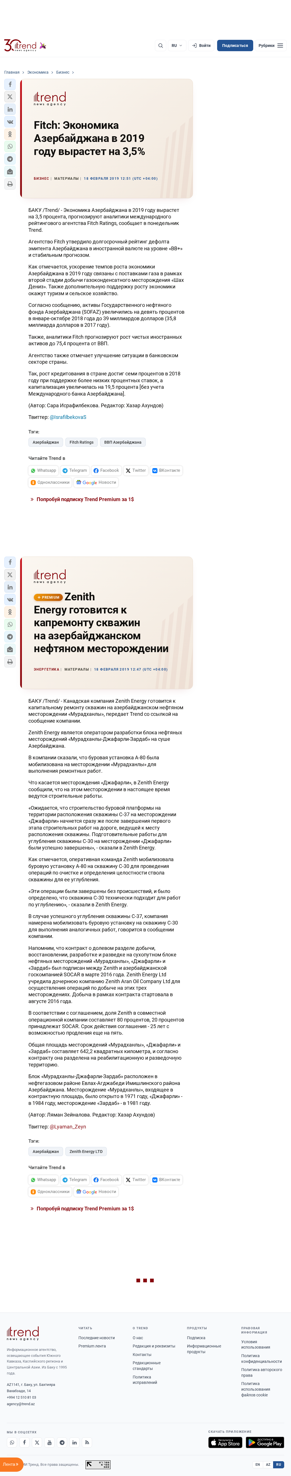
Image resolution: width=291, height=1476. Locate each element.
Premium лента (92, 1346)
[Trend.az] (25, 45)
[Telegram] (62, 1442)
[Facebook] (24, 1442)
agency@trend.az (21, 1404)
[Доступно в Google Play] (265, 1442)
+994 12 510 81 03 (21, 1397)
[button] (10, 84)
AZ (268, 1465)
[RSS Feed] (87, 1442)
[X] (37, 1442)
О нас (138, 1338)
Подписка (196, 1338)
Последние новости (96, 1338)
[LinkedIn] (74, 1442)
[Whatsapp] (12, 1442)
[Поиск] (160, 45)
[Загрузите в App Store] (225, 1442)
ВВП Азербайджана (123, 442)
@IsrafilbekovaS (68, 417)
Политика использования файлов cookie (255, 1389)
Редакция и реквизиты (154, 1346)
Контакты (142, 1354)
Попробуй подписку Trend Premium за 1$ (85, 499)
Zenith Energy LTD (86, 1151)
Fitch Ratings (81, 442)
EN (257, 1465)
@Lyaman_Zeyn (68, 1127)
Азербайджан (46, 442)
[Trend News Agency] (23, 1333)
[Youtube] (49, 1442)
